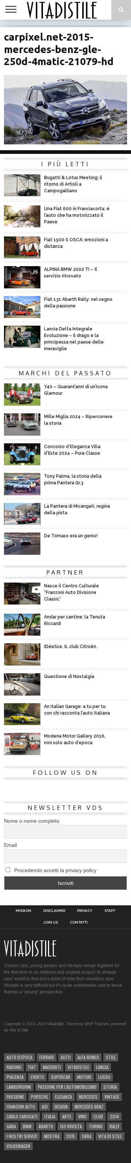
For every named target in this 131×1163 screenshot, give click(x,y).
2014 (114, 1116)
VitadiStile (78, 1067)
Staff (109, 911)
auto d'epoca (19, 1057)
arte (66, 1116)
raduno (14, 1067)
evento (37, 1077)
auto (66, 1057)
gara (11, 1126)
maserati (52, 1067)
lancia (102, 1067)
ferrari (46, 1057)
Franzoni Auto (21, 1106)
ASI (45, 1106)
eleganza (63, 1097)
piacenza (15, 1077)
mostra (51, 1136)
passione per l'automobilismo (67, 1087)
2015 (70, 1136)
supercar (60, 1077)
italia (49, 1116)
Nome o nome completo (31, 821)
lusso (104, 1077)
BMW (27, 1126)
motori (84, 1077)
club (98, 1116)
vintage (111, 1097)
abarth (46, 1126)
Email (10, 845)
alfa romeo (88, 1057)
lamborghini (19, 1087)
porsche (39, 1097)
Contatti (79, 922)
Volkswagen (18, 1146)
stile (111, 1057)
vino (82, 1116)
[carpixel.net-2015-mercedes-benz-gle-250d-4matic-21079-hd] (65, 142)
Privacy (84, 911)
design (61, 1106)
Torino (96, 1126)
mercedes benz (89, 1106)
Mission (23, 911)
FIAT (32, 1067)
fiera (86, 1136)
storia (110, 1087)
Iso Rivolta (71, 1126)
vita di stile (110, 1136)
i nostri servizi (22, 1136)
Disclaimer (54, 911)
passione (15, 1097)
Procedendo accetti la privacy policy (54, 870)
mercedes (88, 1097)
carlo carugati (22, 1116)
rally (114, 1126)
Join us (50, 922)
